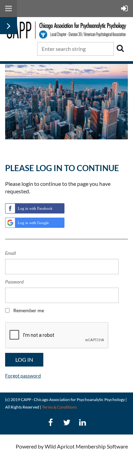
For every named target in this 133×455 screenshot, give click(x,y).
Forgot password (23, 375)
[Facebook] (51, 422)
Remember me (28, 310)
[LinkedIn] (83, 422)
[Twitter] (67, 422)
